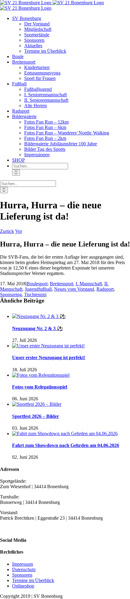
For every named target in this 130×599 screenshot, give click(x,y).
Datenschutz (24, 569)
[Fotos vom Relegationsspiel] (41, 375)
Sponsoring (11, 294)
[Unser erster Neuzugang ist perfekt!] (48, 345)
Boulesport (37, 283)
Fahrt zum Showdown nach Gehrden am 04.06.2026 (65, 445)
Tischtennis (35, 294)
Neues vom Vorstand (74, 289)
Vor (18, 231)
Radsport (105, 289)
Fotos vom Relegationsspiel (39, 386)
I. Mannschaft (89, 283)
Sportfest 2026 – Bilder (35, 416)
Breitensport (61, 283)
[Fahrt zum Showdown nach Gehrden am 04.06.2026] (65, 433)
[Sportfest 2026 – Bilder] (36, 404)
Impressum (22, 564)
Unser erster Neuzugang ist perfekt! (48, 357)
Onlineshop (23, 585)
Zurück (7, 231)
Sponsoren (22, 574)
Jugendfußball (38, 289)
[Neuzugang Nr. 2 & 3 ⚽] (39, 316)
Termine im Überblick (33, 580)
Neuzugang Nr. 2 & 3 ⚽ (37, 328)
